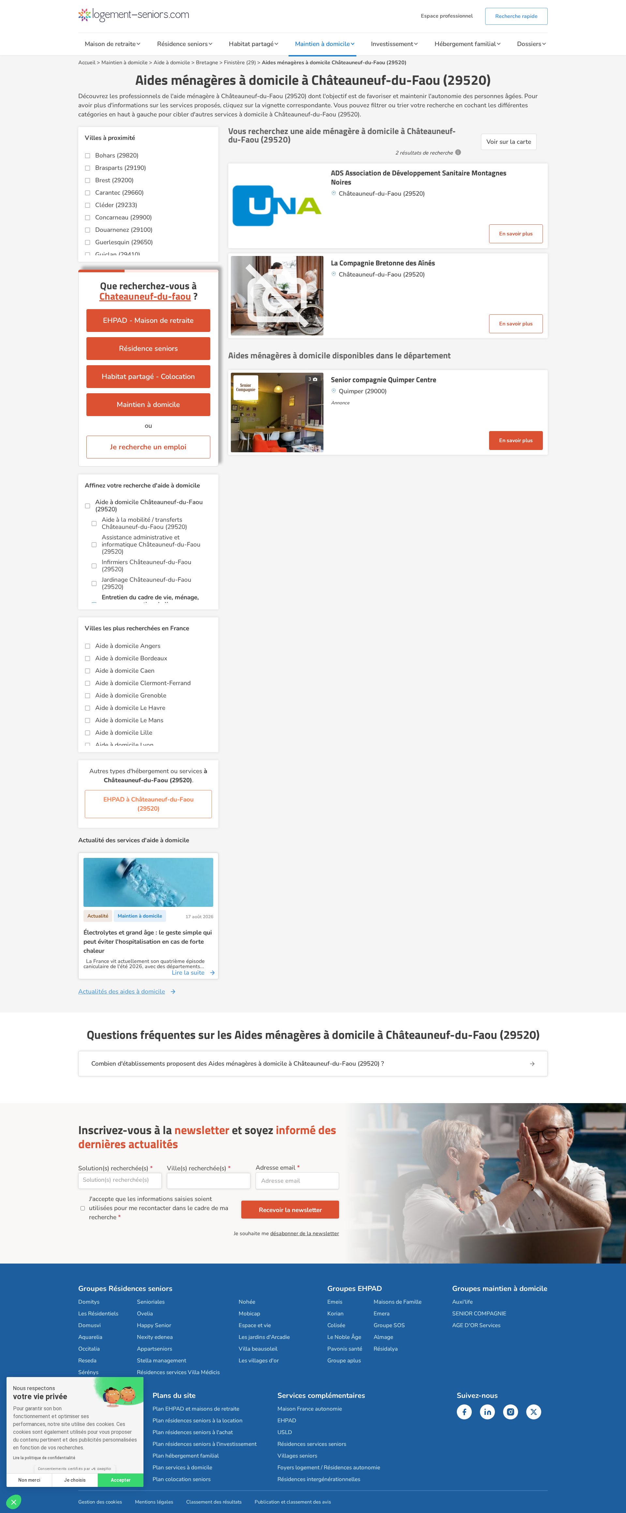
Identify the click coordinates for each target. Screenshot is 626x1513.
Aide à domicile (172, 62)
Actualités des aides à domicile (121, 991)
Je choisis (75, 1480)
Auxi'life (462, 1302)
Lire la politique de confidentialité (44, 1458)
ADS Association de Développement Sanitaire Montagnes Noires (418, 177)
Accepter (121, 1480)
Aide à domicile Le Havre (130, 708)
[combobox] (120, 1181)
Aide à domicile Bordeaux (131, 658)
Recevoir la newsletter (290, 1210)
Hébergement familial (465, 44)
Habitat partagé (251, 44)
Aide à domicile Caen (125, 671)
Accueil (87, 62)
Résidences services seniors (311, 1444)
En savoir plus (516, 233)
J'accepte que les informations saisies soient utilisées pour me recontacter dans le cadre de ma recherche (158, 1208)
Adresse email (275, 1167)
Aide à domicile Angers (127, 646)
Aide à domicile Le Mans (129, 720)
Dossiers (529, 44)
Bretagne (207, 62)
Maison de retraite (110, 44)
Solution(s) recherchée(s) (113, 1168)
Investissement (392, 44)
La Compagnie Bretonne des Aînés (383, 262)
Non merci (29, 1480)
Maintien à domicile (322, 44)
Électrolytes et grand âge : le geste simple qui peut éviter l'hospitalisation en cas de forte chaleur (147, 941)
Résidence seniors (182, 44)
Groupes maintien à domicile (499, 1288)
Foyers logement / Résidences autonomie (328, 1467)
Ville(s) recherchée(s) (196, 1168)
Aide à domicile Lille (123, 732)
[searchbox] (120, 1179)
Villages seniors (297, 1456)
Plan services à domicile (182, 1467)
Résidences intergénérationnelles (318, 1479)
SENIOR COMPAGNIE (479, 1313)
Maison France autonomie (309, 1409)
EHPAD (286, 1420)
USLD (284, 1432)
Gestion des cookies (100, 1502)
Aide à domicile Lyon (124, 745)
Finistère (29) (240, 62)
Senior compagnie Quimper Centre (383, 379)
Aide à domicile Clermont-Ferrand (143, 683)
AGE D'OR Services (476, 1325)
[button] (14, 1502)
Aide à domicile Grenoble (130, 695)
